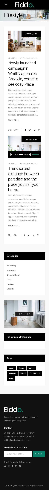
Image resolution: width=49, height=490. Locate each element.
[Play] (11, 154)
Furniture (10, 284)
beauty (11, 368)
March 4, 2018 (31, 34)
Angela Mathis (30, 58)
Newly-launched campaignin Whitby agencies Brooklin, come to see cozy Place (23, 74)
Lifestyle (13, 58)
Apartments (11, 270)
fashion (31, 368)
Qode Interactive (20, 485)
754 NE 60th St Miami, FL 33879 (19, 433)
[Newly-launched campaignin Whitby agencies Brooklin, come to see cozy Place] (24, 41)
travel (11, 379)
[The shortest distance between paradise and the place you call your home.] (24, 147)
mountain (12, 373)
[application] (24, 154)
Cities (9, 280)
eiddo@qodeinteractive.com (17, 440)
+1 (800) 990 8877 (25, 436)
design (21, 368)
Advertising (11, 266)
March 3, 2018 (31, 139)
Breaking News (13, 275)
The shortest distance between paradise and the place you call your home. (24, 179)
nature (23, 373)
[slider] (35, 154)
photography (35, 373)
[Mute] (30, 154)
